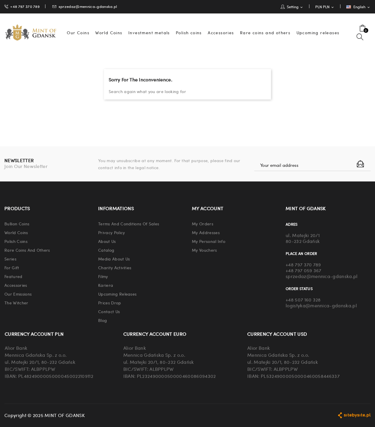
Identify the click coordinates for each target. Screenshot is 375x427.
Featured (13, 276)
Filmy (103, 276)
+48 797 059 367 (303, 270)
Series (10, 259)
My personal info (208, 241)
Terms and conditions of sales (128, 224)
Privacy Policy (111, 232)
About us (107, 241)
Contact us (109, 311)
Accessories (15, 285)
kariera (105, 285)
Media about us (114, 259)
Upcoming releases (117, 294)
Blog (102, 320)
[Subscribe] (360, 164)
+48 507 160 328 (303, 299)
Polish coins (16, 241)
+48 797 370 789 (25, 6)
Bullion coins (16, 224)
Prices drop (109, 303)
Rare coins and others (27, 250)
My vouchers (204, 250)
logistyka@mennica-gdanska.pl (321, 305)
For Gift (11, 267)
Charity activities (115, 267)
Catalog (106, 250)
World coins (16, 232)
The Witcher (16, 303)
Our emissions (18, 294)
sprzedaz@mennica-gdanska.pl (88, 6)
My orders (202, 224)
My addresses (206, 232)
